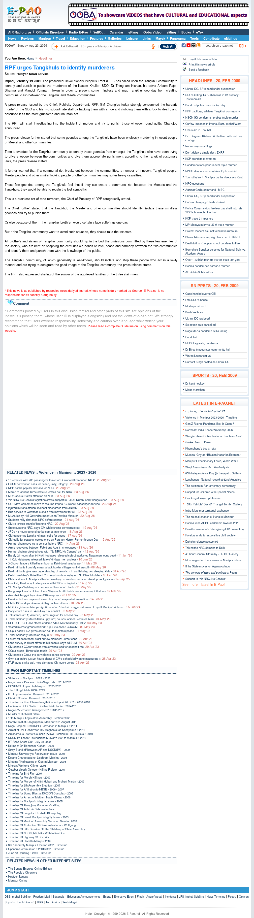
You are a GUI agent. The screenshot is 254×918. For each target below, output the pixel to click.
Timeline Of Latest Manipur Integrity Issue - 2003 (38, 817)
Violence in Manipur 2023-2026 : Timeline (211, 417)
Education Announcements (83, 896)
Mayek (160, 38)
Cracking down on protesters (203, 498)
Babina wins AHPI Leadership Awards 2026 (212, 523)
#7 (205, 411)
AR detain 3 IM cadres (199, 272)
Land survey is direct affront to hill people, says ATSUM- (50, 643)
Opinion (244, 896)
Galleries (115, 38)
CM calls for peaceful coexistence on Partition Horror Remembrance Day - (61, 539)
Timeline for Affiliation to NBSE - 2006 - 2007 (36, 789)
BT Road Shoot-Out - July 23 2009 (29, 742)
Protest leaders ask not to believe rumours (211, 231)
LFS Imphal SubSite (191, 896)
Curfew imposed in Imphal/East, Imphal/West (213, 124)
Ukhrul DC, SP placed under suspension (210, 89)
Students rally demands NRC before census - (43, 520)
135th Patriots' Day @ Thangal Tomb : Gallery (213, 504)
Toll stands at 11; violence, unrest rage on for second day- (51, 615)
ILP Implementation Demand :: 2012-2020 (33, 694)
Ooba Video (152, 32)
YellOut (98, 32)
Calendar (116, 32)
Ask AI (168, 46)
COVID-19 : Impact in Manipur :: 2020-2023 (34, 686)
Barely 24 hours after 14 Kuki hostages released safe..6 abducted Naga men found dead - (70, 555)
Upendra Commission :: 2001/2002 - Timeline (36, 849)
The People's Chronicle (22, 872)
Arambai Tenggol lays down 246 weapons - (42, 595)
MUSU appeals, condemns (202, 343)
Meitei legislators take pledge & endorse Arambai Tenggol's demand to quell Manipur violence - (74, 607)
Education (77, 38)
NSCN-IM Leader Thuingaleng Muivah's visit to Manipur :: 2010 (47, 738)
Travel (60, 38)
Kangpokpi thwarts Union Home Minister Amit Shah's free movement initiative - (64, 591)
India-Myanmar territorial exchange (207, 510)
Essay (107, 896)
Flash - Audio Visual (149, 896)
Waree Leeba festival (198, 356)
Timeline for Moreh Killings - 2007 (29, 777)
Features (96, 38)
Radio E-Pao (78, 32)
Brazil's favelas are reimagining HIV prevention (214, 529)
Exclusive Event (124, 896)
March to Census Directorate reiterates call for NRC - (48, 492)
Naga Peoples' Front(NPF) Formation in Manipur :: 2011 (42, 726)
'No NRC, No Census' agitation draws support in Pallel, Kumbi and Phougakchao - (66, 500)
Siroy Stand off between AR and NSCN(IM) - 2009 (39, 750)
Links (146, 38)
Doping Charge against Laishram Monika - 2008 (37, 757)
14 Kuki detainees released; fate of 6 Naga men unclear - (50, 559)
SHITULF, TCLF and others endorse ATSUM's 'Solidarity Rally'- (55, 623)
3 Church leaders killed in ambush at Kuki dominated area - (52, 563)
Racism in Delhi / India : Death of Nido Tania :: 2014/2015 (43, 706)
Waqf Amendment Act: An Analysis (207, 467)
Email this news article (203, 59)
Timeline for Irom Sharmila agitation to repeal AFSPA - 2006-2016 (49, 702)
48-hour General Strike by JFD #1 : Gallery (211, 554)
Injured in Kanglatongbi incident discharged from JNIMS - (51, 508)
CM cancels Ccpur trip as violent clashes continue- (47, 654)
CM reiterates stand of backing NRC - (38, 523)
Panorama (178, 38)
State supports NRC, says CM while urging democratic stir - (52, 527)
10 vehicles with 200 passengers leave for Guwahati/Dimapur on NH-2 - (59, 480)
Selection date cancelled (200, 325)
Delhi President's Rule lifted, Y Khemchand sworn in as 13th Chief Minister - (62, 575)
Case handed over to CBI (200, 293)
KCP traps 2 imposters (199, 218)
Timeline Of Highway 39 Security (28, 837)
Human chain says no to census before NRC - (44, 543)
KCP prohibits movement (200, 159)
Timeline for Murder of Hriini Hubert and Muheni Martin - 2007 (46, 781)
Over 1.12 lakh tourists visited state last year (212, 260)
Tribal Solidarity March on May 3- (36, 635)
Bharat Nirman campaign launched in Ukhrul (212, 237)
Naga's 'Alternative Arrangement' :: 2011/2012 (36, 710)
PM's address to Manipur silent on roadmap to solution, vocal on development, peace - (69, 579)
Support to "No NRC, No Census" (205, 579)
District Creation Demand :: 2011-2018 (31, 698)
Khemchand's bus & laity (200, 448)
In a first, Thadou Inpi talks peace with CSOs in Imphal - (50, 583)
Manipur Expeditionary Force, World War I (211, 461)
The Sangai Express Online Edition (30, 868)
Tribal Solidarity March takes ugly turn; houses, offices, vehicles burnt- (59, 619)
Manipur (44, 38)
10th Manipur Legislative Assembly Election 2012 (38, 718)
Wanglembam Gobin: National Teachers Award (214, 436)
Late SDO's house (196, 300)
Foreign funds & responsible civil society (210, 535)
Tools (194, 38)
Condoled (191, 337)
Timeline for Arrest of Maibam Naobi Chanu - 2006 (39, 797)
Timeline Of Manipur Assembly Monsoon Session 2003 (42, 821)
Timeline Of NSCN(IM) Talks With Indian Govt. (37, 833)
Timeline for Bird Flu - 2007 (25, 773)
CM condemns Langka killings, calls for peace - (45, 535)
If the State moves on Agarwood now (207, 566)
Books (186, 32)
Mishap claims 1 (195, 306)
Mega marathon (195, 390)
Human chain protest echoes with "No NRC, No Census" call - (53, 551)
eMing (171, 32)
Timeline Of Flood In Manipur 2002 (29, 841)
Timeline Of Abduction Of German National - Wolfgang (42, 825)
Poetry (232, 896)
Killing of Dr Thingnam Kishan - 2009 (31, 746)
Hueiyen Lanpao (18, 876)
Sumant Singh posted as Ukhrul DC (207, 362)
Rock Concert (25, 902)
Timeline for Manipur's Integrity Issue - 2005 (35, 801)
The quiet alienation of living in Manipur (209, 517)
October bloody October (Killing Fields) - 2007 (36, 769)
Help (88, 913)
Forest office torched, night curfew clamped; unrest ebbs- (50, 639)
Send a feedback (199, 69)
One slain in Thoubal (198, 130)
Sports (10, 902)
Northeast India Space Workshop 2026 (209, 430)
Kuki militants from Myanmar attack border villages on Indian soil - (57, 567)
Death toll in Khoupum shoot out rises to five (212, 243)
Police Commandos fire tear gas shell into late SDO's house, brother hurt (213, 210)
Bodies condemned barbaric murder (207, 266)
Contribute (211, 38)
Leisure (132, 38)
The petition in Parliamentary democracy (210, 486)
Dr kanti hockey (195, 383)
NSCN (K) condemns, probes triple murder (211, 117)
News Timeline (216, 896)
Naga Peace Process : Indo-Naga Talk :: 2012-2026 (39, 682)
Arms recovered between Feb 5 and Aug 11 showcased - (50, 547)
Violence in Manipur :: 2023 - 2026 (29, 678)
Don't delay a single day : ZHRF (204, 152)
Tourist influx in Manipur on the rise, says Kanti (214, 177)
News (12, 38)
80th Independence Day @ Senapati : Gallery (213, 473)
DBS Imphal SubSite (18, 896)
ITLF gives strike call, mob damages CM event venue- (49, 662)
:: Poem (198, 442)
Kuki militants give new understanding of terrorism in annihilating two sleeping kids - (67, 571)
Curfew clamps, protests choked (205, 202)
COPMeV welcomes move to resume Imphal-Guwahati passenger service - (62, 504)
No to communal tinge (198, 146)
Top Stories (53, 902)
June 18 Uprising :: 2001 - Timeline (29, 853)
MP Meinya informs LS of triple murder (209, 225)
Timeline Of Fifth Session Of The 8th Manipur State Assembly (46, 829)
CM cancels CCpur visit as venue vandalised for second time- (53, 647)
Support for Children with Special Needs (210, 492)
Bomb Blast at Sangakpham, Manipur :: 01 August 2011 (42, 722)
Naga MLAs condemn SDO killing (206, 331)
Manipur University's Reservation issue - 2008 (36, 753)
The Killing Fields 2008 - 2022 (26, 690)
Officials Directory (50, 32)
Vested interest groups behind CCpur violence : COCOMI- (51, 627)
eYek (199, 32)
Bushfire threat (194, 312)
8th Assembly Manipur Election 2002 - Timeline (37, 845)
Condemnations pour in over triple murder (211, 165)
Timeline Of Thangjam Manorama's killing (34, 805)
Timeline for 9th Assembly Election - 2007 (34, 785)
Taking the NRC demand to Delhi (205, 548)
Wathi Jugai (70, 902)
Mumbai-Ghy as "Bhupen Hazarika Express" (213, 455)
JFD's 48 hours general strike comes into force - (45, 531)
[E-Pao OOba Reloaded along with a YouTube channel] (158, 25)
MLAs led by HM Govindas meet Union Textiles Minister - (51, 516)
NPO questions (194, 183)
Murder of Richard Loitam (24, 714)
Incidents (170, 896)
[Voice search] (153, 46)
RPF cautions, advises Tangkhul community (212, 111)
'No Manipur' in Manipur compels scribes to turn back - (49, 587)
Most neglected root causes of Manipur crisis (213, 560)
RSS (40, 902)
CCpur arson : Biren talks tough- (35, 651)
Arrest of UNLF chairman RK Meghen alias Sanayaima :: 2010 (46, 730)
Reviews (27, 38)
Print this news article (202, 64)
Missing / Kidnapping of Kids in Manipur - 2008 (37, 761)
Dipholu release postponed (201, 541)
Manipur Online (17, 880)
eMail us (230, 38)
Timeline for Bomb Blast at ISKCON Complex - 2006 (40, 793)
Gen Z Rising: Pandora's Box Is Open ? (209, 424)
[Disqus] (91, 399)
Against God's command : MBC (204, 190)
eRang (133, 32)
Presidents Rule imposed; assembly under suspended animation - (56, 599)
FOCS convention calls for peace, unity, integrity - (46, 484)
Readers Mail (41, 896)
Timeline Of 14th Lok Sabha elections (31, 809)
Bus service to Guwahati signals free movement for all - (50, 512)
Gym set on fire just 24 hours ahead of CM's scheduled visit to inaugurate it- (62, 658)
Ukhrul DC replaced (197, 318)
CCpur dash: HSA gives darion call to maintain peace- (49, 631)
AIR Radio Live (19, 32)
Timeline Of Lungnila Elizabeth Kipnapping (34, 813)
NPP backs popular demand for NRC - (39, 488)
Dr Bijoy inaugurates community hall (207, 349)
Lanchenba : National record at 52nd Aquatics (213, 479)
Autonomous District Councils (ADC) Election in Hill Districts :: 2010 (50, 734)
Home (30, 58)
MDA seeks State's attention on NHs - (39, 496)
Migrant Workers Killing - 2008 (27, 765)
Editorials (58, 896)
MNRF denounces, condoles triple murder (211, 171)
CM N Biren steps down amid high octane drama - (46, 603)
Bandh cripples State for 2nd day (205, 105)
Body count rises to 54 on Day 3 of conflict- (42, 611)
